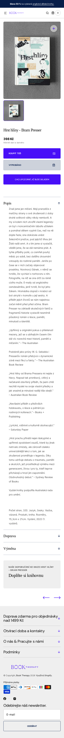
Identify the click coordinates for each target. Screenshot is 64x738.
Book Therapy (23, 675)
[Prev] (46, 597)
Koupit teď (15, 153)
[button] (5, 13)
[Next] (57, 597)
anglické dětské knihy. (43, 4)
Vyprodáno (15, 165)
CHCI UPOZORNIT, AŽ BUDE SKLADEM (32, 179)
